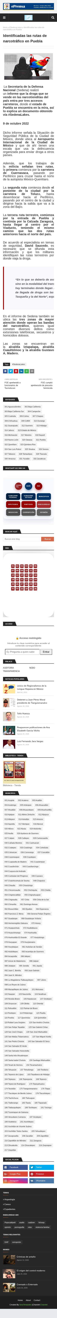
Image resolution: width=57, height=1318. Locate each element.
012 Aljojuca (43, 815)
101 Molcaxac (37, 989)
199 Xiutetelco (10, 1122)
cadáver (31, 1222)
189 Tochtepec (31, 1108)
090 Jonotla (24, 966)
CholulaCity (18, 486)
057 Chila (25, 900)
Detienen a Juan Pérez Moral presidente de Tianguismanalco (32, 701)
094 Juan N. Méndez (13, 975)
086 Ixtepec (25, 956)
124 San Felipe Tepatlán (15, 1027)
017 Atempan (24, 824)
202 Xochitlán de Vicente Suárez (18, 1126)
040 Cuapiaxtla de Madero (16, 862)
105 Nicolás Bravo (12, 999)
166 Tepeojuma (25, 1079)
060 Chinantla (10, 904)
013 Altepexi (10, 819)
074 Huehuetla (30, 933)
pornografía (19, 1227)
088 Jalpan (34, 961)
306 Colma (24, 416)
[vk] (41, 1180)
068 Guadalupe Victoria (31, 918)
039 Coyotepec (29, 857)
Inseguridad (44, 504)
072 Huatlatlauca (30, 928)
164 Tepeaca (10, 1079)
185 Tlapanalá (41, 1103)
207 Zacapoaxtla (11, 1136)
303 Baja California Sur (14, 411)
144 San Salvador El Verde (16, 1046)
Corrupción (28, 512)
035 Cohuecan (11, 852)
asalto (21, 1222)
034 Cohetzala (42, 848)
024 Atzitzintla (35, 829)
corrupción (16, 1242)
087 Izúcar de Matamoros (15, 961)
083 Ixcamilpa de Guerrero (33, 952)
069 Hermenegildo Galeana (16, 923)
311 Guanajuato (11, 426)
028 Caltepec (23, 838)
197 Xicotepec (35, 1117)
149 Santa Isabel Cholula (15, 1060)
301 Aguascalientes (13, 407)
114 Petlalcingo (26, 1013)
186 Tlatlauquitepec (13, 1108)
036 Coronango (27, 852)
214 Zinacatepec (28, 1145)
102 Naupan (10, 994)
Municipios (44, 496)
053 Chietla (45, 890)
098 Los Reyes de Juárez (15, 985)
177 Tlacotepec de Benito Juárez (18, 1093)
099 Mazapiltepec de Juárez (16, 989)
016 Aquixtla (10, 824)
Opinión (44, 512)
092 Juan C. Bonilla (13, 970)
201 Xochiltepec (27, 1122)
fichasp (42, 1222)
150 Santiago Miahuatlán (39, 1060)
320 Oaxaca (27, 440)
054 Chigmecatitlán (13, 895)
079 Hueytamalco (28, 942)
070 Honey (36, 923)
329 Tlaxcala (41, 454)
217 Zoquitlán (10, 1150)
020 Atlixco (9, 829)
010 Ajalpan (9, 815)
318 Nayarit (40, 435)
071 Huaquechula (12, 928)
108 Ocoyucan (11, 1004)
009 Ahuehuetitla (45, 810)
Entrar (46, 652)
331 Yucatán (24, 459)
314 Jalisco (9, 430)
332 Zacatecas (39, 459)
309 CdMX (25, 421)
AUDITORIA (8, 668)
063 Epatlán (27, 909)
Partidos (28, 504)
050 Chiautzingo (26, 885)
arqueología (9, 1199)
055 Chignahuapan (32, 895)
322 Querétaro (11, 445)
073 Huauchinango (13, 933)
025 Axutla (9, 833)
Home (20, 1300)
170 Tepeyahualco (37, 1084)
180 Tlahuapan (28, 1098)
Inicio (5, 27)
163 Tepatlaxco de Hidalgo (38, 1074)
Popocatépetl (10, 1222)
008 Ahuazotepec (26, 810)
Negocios (13, 512)
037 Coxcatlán (44, 852)
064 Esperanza (42, 909)
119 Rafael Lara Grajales (15, 1022)
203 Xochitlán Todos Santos (16, 1131)
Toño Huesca (23, 713)
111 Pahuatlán (10, 1008)
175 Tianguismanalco (28, 1089)
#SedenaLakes (15, 27)
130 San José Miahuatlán (36, 1032)
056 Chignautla (11, 900)
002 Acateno (23, 800)
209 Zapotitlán (43, 1136)
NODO (32, 668)
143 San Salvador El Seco (39, 1041)
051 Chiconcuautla (12, 890)
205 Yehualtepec (38, 1131)
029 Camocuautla (40, 838)
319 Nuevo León (11, 440)
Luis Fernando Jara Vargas (30, 741)
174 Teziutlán (10, 1089)
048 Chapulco (39, 881)
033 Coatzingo (26, 848)
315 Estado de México (27, 430)
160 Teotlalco (42, 1070)
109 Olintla (24, 1004)
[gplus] (15, 1174)
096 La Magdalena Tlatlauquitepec (19, 980)
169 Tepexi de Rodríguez (15, 1084)
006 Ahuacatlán (41, 805)
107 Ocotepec (46, 999)
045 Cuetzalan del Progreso (16, 876)
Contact (37, 1300)
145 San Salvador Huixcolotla (17, 1051)
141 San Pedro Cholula (14, 1041)
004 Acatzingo (10, 805)
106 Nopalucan (30, 999)
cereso (7, 1204)
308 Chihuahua (11, 421)
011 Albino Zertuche (26, 815)
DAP (6, 1242)
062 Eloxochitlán (11, 909)
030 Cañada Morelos (13, 843)
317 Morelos (26, 435)
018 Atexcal (38, 824)
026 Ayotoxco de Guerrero (28, 833)
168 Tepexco (41, 1079)
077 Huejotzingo (37, 937)
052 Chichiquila (30, 890)
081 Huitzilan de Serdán (32, 947)
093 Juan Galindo (32, 970)
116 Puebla (9, 1018)
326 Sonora (43, 449)
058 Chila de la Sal (41, 900)
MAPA (28, 486)
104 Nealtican (40, 994)
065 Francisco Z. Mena (14, 914)
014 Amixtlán (24, 819)
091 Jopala (37, 966)
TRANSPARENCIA (11, 671)
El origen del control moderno (31, 1270)
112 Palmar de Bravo (29, 1008)
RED (38, 486)
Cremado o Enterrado (27, 1284)
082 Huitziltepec (11, 952)
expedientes (9, 1209)
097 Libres (41, 980)
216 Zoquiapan (45, 1145)
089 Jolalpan (10, 966)
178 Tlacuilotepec (43, 1093)
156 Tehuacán (10, 1070)
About (28, 1300)
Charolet (43, 1305)
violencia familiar (43, 1227)
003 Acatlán (37, 800)
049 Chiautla (10, 885)
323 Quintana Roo (28, 445)
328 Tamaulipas (25, 454)
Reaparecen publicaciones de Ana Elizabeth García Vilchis (33, 729)
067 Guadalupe (11, 918)
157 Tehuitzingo (26, 1070)
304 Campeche (34, 411)
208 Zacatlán (27, 1136)
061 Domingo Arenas (29, 904)
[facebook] (15, 1167)
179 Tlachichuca (11, 1098)
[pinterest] (41, 1174)
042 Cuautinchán (12, 867)
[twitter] (41, 1167)
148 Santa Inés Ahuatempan (16, 1056)
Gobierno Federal (13, 496)
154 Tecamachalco (34, 1065)
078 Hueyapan (11, 942)
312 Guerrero (27, 426)
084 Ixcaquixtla (11, 956)
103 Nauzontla (25, 994)
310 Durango (39, 421)
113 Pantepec (10, 1013)
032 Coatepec (10, 848)
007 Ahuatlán (10, 810)
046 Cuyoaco (37, 876)
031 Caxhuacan (32, 843)
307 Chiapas (38, 416)
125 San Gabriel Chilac (38, 1027)
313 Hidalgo (41, 426)
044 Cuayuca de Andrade (15, 871)
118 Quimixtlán (40, 1018)
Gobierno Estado (28, 496)
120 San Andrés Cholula (39, 1022)
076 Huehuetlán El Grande (16, 937)
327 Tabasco (10, 454)
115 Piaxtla (40, 1013)
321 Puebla (41, 440)
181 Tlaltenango (11, 1103)
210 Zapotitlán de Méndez (15, 1141)
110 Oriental (38, 1004)
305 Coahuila (10, 416)
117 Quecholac (24, 1018)
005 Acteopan (25, 805)
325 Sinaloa (30, 449)
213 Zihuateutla (11, 1145)
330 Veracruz (10, 459)
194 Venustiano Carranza (15, 1117)
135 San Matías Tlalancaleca (17, 1037)
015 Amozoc (38, 819)
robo (30, 1227)
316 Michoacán (11, 435)
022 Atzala (21, 829)
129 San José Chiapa (13, 1032)
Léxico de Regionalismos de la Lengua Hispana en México (31, 687)
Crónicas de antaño (26, 1256)
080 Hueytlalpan (11, 947)
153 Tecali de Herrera (13, 1065)
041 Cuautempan (37, 862)
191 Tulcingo (46, 1108)
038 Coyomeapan (12, 857)
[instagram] (15, 1180)
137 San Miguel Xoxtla (41, 1037)
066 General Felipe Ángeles (38, 914)
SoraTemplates (25, 1305)
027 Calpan (9, 838)
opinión (8, 1227)
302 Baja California (33, 407)
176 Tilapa (45, 1089)
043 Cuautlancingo (30, 867)
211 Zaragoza (35, 1141)
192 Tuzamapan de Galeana (16, 1112)
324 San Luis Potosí (13, 449)
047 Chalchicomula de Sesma (17, 881)
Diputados (13, 504)
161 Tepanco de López (14, 1074)
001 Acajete (9, 800)
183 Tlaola (26, 1103)
